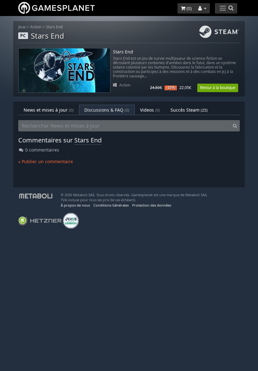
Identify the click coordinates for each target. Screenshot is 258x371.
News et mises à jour (49, 110)
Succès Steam (189, 110)
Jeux (21, 27)
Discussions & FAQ (106, 110)
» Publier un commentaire (45, 161)
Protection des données (151, 205)
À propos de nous (75, 205)
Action (35, 27)
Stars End (54, 27)
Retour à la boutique (217, 87)
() (188, 8)
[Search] (235, 125)
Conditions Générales (111, 205)
